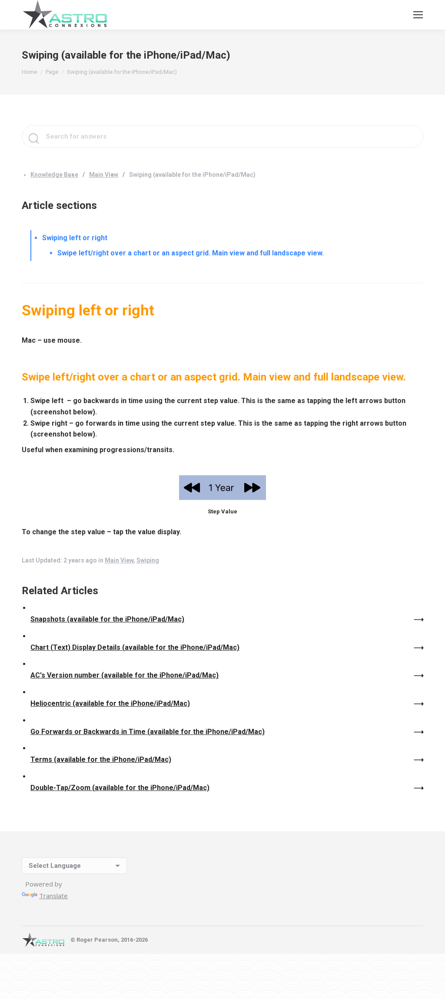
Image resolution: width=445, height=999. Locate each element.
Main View (103, 174)
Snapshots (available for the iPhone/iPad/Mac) (107, 619)
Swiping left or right (74, 238)
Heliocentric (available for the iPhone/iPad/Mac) (110, 703)
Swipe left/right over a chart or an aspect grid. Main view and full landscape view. (190, 253)
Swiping (147, 560)
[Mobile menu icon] (418, 15)
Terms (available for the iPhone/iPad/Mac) (100, 759)
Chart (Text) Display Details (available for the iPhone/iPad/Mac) (134, 647)
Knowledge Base (54, 174)
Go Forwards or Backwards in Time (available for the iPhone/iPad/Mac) (147, 732)
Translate (53, 895)
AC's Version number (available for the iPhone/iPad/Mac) (124, 675)
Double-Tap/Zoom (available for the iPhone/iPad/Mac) (119, 788)
